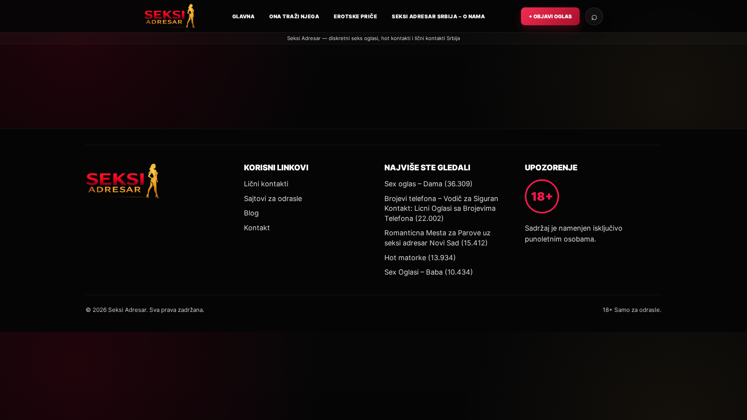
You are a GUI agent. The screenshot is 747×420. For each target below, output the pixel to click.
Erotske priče (355, 16)
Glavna (243, 16)
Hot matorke (405, 258)
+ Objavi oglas (550, 16)
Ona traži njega (294, 16)
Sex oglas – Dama (413, 184)
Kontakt (257, 228)
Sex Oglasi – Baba (413, 272)
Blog (251, 213)
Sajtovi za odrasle (273, 198)
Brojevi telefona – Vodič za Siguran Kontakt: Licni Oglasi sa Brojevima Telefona (441, 208)
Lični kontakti (266, 184)
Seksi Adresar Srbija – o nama (438, 16)
